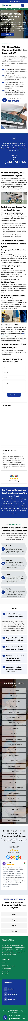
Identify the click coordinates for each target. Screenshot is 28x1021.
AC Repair (14, 733)
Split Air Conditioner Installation (14, 787)
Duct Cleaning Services (14, 766)
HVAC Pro (16, 1011)
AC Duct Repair (14, 809)
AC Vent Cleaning (14, 771)
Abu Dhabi (14, 931)
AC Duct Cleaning (14, 723)
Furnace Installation (14, 755)
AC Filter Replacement (14, 701)
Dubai (14, 914)
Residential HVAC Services (14, 739)
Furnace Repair (14, 760)
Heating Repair (14, 706)
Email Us (11, 989)
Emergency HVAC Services (19, 9)
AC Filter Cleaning (14, 777)
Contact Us (7, 34)
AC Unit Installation (14, 814)
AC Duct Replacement (14, 798)
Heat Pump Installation (14, 820)
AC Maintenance (14, 690)
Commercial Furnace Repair (14, 717)
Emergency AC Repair (14, 750)
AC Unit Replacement (14, 793)
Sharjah (14, 920)
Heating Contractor (14, 712)
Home (2, 9)
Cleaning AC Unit (14, 782)
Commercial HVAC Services (14, 744)
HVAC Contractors (14, 728)
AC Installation (14, 696)
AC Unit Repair (14, 804)
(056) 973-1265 (17, 1018)
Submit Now (14, 395)
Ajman (8, 9)
